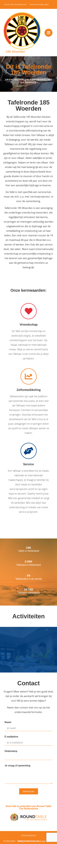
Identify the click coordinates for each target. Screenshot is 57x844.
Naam (8, 722)
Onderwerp (11, 751)
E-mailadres (11, 737)
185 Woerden (15, 51)
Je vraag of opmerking (17, 765)
